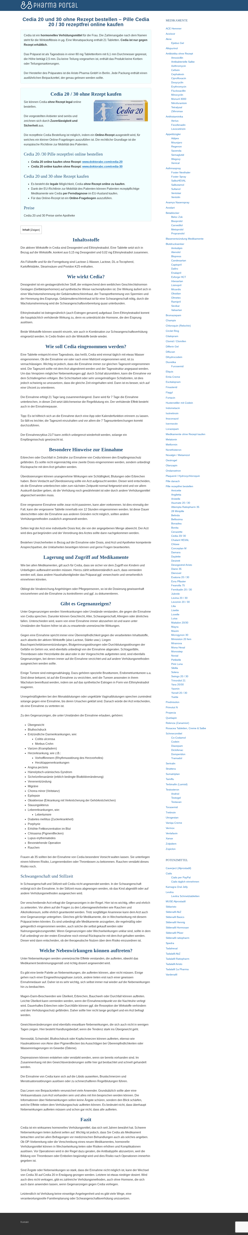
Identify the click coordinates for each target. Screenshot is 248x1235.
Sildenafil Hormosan (177, 927)
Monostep (177, 651)
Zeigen (35, 230)
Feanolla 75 (178, 585)
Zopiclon (171, 848)
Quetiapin (171, 717)
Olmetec (176, 297)
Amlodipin (176, 248)
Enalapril (176, 272)
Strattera (171, 768)
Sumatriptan (173, 774)
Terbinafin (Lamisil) (177, 784)
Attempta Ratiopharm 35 (185, 507)
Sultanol (175, 189)
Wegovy (175, 159)
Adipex (175, 138)
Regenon (176, 146)
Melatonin (171, 439)
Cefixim (175, 70)
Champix (171, 320)
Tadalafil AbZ (173, 953)
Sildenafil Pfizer (174, 932)
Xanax (169, 838)
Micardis (176, 289)
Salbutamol (177, 184)
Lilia (173, 606)
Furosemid (177, 366)
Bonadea (176, 523)
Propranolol (177, 233)
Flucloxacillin (178, 90)
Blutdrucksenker (175, 243)
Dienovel (176, 573)
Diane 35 (176, 568)
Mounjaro (176, 142)
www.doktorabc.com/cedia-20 (102, 161)
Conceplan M (178, 548)
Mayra (174, 626)
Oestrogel (171, 460)
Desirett (175, 560)
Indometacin (173, 408)
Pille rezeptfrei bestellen (179, 486)
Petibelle (176, 659)
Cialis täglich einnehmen (185, 881)
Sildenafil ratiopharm (177, 937)
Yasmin (175, 688)
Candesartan (178, 260)
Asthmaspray (173, 168)
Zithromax (177, 111)
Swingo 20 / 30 (179, 676)
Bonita (174, 527)
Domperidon (178, 754)
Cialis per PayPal (181, 877)
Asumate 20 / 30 (180, 502)
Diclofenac (177, 750)
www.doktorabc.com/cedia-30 (102, 166)
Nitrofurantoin (179, 103)
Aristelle (175, 498)
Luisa (174, 618)
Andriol (175, 793)
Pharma (50, 5)
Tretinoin (171, 812)
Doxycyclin (177, 82)
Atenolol (175, 252)
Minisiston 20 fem (181, 639)
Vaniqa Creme (174, 822)
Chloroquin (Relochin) (178, 325)
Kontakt (25, 1222)
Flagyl (169, 392)
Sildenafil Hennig (175, 922)
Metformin (171, 444)
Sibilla (174, 668)
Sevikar (175, 305)
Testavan (176, 801)
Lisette (175, 610)
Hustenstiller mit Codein (179, 402)
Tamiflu (170, 779)
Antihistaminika (174, 116)
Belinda (175, 515)
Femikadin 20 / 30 (181, 589)
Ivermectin (172, 423)
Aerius (174, 120)
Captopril (176, 264)
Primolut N (172, 707)
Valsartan (176, 310)
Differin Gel (172, 346)
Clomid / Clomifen (176, 341)
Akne (169, 39)
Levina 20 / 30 (179, 597)
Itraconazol (172, 418)
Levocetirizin (178, 128)
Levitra (170, 892)
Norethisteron (173, 449)
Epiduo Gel (177, 43)
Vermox (170, 828)
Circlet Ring (172, 330)
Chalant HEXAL (180, 540)
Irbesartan (177, 281)
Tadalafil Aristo (174, 964)
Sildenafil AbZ (173, 911)
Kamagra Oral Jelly (177, 886)
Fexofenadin (178, 124)
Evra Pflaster (178, 581)
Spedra (170, 943)
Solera (175, 672)
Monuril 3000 (178, 98)
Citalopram (172, 336)
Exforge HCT (178, 277)
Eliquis (169, 371)
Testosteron (172, 789)
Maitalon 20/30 (179, 622)
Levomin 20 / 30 (180, 601)
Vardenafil (171, 974)
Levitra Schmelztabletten (185, 896)
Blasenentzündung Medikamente (185, 238)
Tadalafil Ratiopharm (177, 958)
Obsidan (176, 293)
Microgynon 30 (179, 634)
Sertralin (170, 763)
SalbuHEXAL (178, 180)
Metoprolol (177, 229)
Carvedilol (177, 225)
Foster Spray (178, 176)
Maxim (175, 630)
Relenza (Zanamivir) (177, 723)
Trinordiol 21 (178, 680)
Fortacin (170, 397)
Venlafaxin (172, 833)
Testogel (176, 797)
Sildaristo (171, 906)
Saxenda (176, 150)
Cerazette (176, 531)
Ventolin (175, 197)
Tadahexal (172, 948)
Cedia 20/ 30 (178, 535)
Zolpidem (171, 843)
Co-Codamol (178, 737)
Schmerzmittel (174, 733)
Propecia (171, 712)
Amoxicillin (177, 57)
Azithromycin (178, 65)
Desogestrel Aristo (181, 564)
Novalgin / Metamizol (178, 455)
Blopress (176, 256)
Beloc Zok (177, 216)
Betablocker (172, 212)
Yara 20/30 (177, 684)
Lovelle (175, 614)
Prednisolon (172, 702)
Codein (175, 741)
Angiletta (176, 494)
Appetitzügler (173, 134)
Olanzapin (171, 465)
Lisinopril (176, 285)
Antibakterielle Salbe (183, 61)
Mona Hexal (178, 647)
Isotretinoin (172, 413)
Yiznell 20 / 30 (179, 692)
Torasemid (172, 807)
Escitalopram (173, 381)
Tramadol (176, 758)
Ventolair (176, 193)
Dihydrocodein (174, 357)
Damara (175, 552)
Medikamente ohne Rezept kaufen (185, 434)
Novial (174, 655)
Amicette (176, 490)
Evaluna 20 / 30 (180, 577)
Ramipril (176, 301)
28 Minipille (177, 511)
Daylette (176, 556)
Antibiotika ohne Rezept (179, 53)
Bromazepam (173, 315)
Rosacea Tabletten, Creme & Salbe (186, 728)
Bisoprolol (176, 221)
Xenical (175, 163)
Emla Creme (173, 376)
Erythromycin (178, 86)
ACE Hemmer (174, 28)
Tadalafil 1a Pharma (177, 969)
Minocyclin (177, 94)
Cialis (169, 873)
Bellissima (177, 519)
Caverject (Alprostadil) (178, 868)
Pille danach (173, 481)
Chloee (175, 544)
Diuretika (171, 362)
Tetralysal (176, 107)
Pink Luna (177, 664)
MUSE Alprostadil (176, 901)
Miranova (176, 643)
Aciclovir (170, 33)
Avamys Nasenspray (177, 202)
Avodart (170, 207)
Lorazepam (172, 428)
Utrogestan (172, 817)
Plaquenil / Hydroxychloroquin (183, 475)
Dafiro (174, 268)
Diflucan (170, 351)
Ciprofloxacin (178, 78)
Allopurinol (172, 48)
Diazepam (177, 745)
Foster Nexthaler (180, 172)
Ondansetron (173, 470)
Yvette (174, 697)
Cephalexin (177, 74)
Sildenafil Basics (175, 917)
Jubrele (175, 593)
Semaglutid (177, 154)
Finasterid (171, 387)
